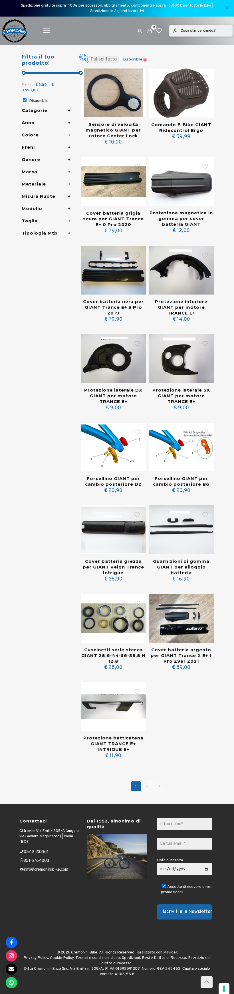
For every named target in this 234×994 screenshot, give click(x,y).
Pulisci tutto (103, 59)
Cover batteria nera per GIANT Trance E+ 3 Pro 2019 (113, 307)
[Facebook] (11, 942)
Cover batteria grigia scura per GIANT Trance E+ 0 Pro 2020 (113, 218)
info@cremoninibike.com (46, 869)
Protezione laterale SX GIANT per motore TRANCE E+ (181, 395)
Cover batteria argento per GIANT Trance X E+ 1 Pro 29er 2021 (181, 655)
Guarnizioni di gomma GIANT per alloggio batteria (181, 567)
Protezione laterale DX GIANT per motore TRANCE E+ (113, 395)
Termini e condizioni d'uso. (98, 957)
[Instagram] (11, 955)
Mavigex (170, 952)
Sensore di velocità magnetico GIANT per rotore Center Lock (113, 130)
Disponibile (39, 100)
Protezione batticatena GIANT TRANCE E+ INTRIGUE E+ (113, 743)
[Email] (11, 969)
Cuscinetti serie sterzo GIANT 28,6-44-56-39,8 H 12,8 (113, 655)
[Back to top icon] (207, 982)
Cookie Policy (62, 957)
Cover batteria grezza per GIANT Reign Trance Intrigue (113, 567)
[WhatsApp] (11, 982)
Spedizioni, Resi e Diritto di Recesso (154, 957)
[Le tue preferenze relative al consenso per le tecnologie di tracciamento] (224, 988)
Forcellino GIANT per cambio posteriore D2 (113, 481)
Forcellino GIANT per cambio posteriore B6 (181, 481)
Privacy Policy (35, 957)
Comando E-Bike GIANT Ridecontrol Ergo (181, 127)
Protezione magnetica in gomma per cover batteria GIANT (181, 218)
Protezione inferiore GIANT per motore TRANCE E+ (181, 307)
